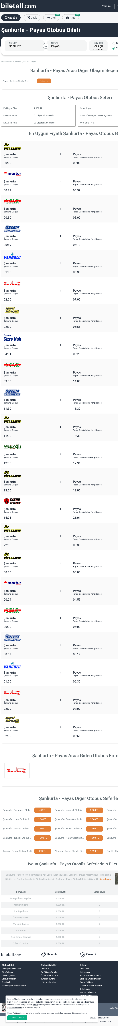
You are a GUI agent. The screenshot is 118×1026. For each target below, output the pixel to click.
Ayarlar (93, 1017)
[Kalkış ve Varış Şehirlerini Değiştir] (45, 46)
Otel (54, 16)
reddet (35, 1005)
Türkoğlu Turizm (48, 979)
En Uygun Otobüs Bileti (11, 968)
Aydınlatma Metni (14, 1007)
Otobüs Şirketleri (9, 979)
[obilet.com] (18, 8)
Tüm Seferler (7, 972)
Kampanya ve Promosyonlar (14, 985)
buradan (29, 1013)
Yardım (106, 6)
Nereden (13, 43)
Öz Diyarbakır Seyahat (44, 115)
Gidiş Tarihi (99, 43)
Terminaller (6, 982)
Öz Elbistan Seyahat (49, 972)
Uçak (33, 17)
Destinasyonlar (8, 975)
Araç (74, 16)
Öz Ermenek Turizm (49, 975)
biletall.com (105, 879)
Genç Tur (45, 968)
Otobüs (12, 17)
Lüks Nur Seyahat (48, 982)
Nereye (54, 43)
